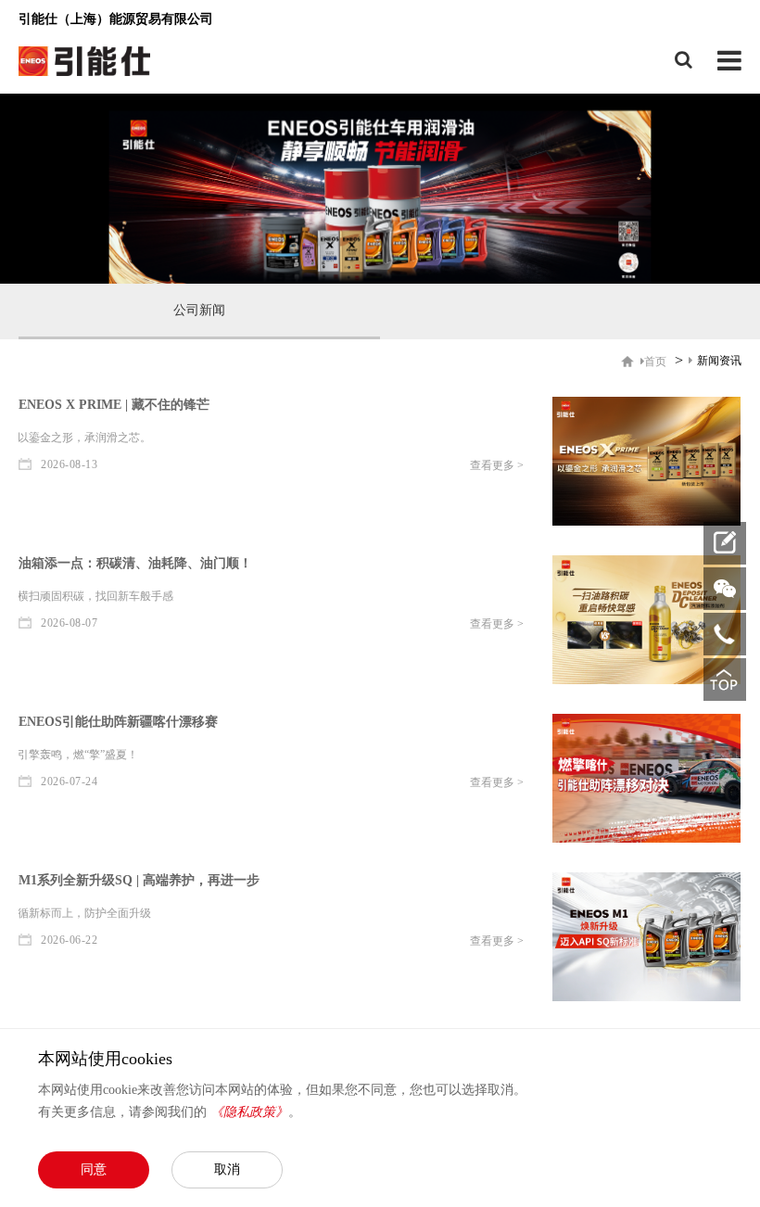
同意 (94, 1169)
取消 (227, 1169)
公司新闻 (199, 310)
